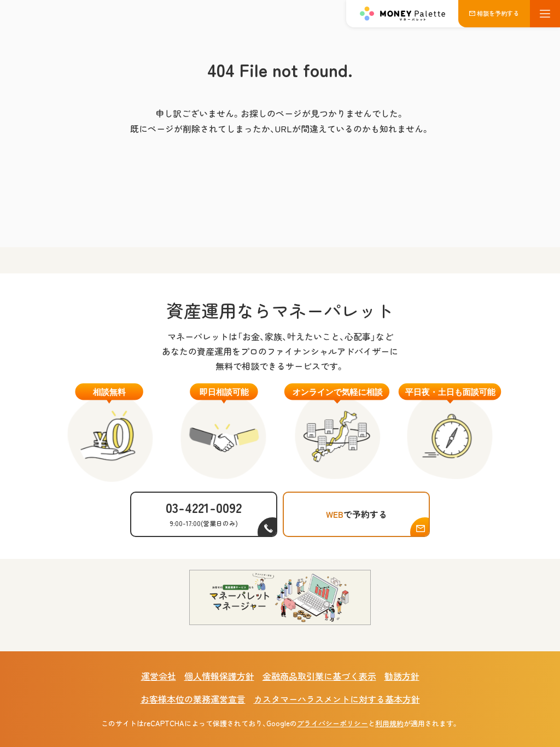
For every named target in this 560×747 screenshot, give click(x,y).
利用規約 (389, 723)
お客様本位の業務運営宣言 (193, 698)
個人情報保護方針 (219, 675)
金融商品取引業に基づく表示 (319, 675)
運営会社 (158, 675)
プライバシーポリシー (332, 723)
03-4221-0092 (204, 513)
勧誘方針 (401, 675)
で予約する (356, 514)
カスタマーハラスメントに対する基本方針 (337, 698)
